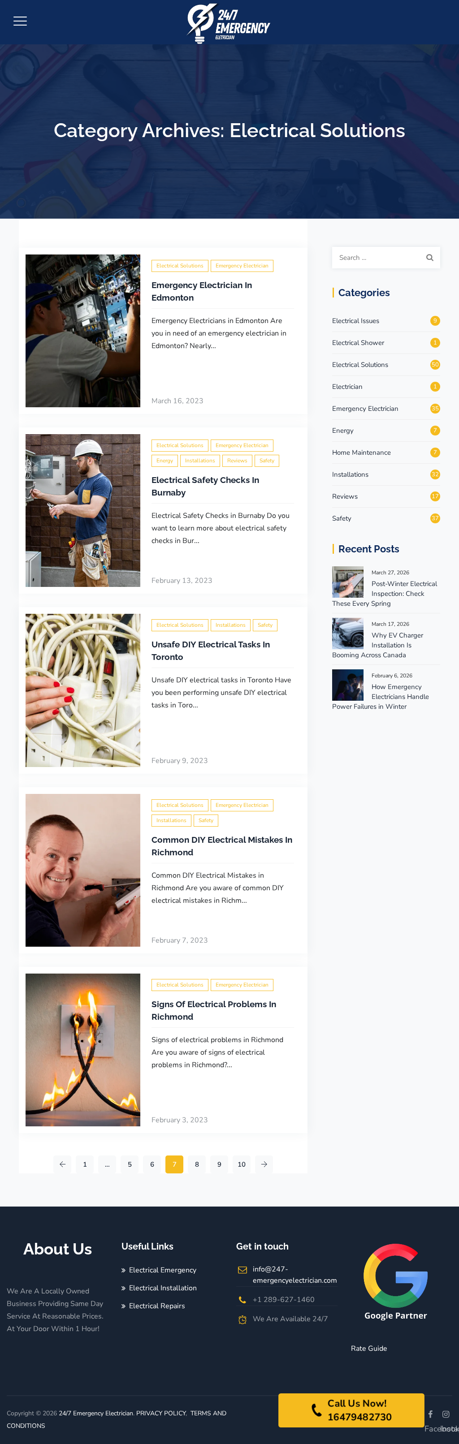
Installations (200, 460)
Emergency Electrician (242, 265)
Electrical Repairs (157, 1306)
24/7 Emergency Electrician (96, 1413)
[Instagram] (445, 1414)
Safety (267, 460)
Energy (164, 460)
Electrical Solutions (180, 265)
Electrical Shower (358, 342)
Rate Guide (369, 1348)
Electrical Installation (163, 1288)
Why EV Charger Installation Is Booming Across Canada (377, 645)
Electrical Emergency (162, 1270)
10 (242, 1164)
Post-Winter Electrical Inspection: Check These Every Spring (384, 593)
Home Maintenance (361, 452)
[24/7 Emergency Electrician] (228, 22)
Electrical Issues (355, 320)
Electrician (347, 386)
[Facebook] (429, 1414)
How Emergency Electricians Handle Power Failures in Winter (380, 696)
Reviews (237, 460)
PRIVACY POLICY (161, 1413)
